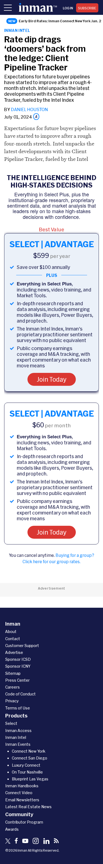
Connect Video (18, 792)
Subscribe (87, 8)
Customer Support (22, 645)
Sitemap (13, 673)
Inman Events (17, 744)
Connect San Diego (29, 758)
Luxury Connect (26, 765)
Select (11, 723)
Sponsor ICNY (17, 666)
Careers (12, 687)
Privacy (12, 700)
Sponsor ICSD (18, 659)
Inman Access (18, 730)
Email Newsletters (22, 799)
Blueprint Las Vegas (30, 779)
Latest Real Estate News (28, 806)
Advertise (14, 652)
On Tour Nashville (27, 772)
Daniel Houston (29, 109)
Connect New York (28, 751)
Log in (68, 8)
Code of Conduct (20, 694)
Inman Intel (17, 30)
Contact (12, 638)
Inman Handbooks (21, 785)
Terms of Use (17, 708)
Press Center (17, 680)
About (10, 631)
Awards (12, 829)
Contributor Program (24, 822)
